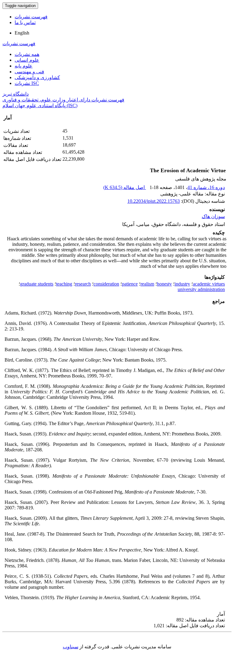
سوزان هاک (213, 216)
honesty (164, 283)
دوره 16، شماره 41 (206, 187)
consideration (106, 283)
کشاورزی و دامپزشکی (37, 77)
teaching (64, 283)
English (22, 32)
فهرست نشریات (31, 16)
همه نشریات (27, 54)
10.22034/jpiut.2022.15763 (153, 201)
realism (147, 283)
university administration (201, 289)
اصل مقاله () (124, 187)
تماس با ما (25, 22)
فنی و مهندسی (29, 71)
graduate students (36, 283)
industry (182, 283)
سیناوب (70, 646)
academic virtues (209, 283)
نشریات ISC (27, 83)
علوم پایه (24, 65)
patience (130, 283)
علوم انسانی (27, 60)
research (83, 283)
